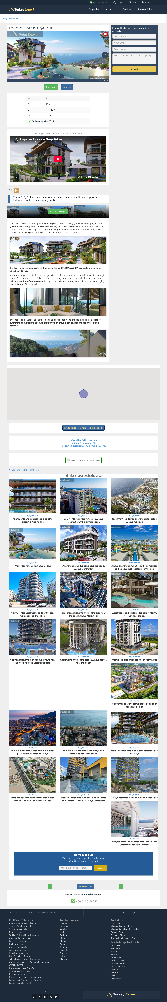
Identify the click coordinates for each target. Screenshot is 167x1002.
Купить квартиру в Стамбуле (22, 968)
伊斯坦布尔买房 (16, 965)
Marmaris (64, 959)
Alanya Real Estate (10, 18)
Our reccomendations (19, 947)
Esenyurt (115, 969)
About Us (111, 9)
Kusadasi (64, 926)
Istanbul (63, 923)
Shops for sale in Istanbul (20, 929)
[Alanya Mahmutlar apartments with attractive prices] (50, 886)
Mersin (63, 941)
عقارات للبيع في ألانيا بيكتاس (83, 443)
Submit (134, 69)
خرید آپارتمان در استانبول (19, 971)
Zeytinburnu (116, 954)
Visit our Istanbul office (121, 926)
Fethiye (63, 953)
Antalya (63, 929)
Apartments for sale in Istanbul (23, 923)
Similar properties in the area (26, 469)
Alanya (63, 938)
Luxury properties (17, 941)
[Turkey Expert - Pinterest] (51, 996)
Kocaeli (63, 950)
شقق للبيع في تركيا (17, 974)
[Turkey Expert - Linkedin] (56, 996)
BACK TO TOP (129, 912)
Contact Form (117, 932)
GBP (146, 3)
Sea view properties (18, 953)
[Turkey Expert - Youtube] (34, 996)
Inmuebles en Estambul (20, 983)
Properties (94, 9)
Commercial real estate (20, 938)
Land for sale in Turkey (19, 956)
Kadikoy (114, 972)
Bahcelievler (116, 978)
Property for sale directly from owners (26, 977)
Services (127, 9)
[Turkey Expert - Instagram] (40, 996)
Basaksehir (116, 957)
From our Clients (118, 935)
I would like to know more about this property (83, 428)
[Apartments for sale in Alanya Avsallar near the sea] (121, 886)
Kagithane (115, 948)
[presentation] (11, 55)
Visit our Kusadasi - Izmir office (125, 929)
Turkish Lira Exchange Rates (124, 938)
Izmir (62, 932)
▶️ (16, 190)
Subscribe (100, 868)
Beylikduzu (116, 945)
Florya (114, 951)
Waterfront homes (17, 950)
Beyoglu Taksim (118, 963)
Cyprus (63, 947)
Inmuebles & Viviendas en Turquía (25, 980)
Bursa (62, 944)
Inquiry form (116, 923)
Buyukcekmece (118, 966)
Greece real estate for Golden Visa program (29, 962)
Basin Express (117, 960)
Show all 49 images (58, 211)
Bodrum (63, 935)
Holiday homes (16, 944)
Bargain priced (16, 932)
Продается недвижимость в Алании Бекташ (84, 446)
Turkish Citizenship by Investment (25, 935)
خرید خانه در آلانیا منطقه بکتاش (83, 440)
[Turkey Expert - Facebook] (45, 996)
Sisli (113, 975)
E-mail (68, 87)
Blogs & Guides (146, 9)
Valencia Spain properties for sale (24, 959)
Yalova (63, 956)
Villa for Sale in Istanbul (20, 926)
